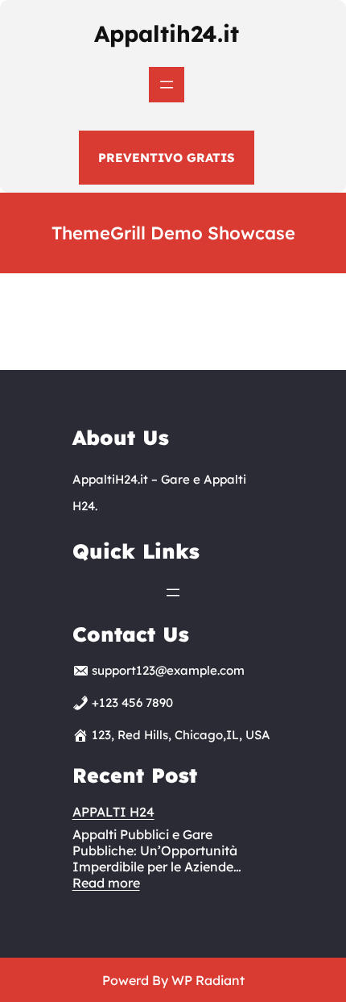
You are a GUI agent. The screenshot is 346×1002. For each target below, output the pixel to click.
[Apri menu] (166, 84)
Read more (106, 883)
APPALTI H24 (113, 812)
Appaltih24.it (166, 33)
